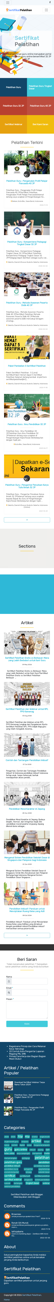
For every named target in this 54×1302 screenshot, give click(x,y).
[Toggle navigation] (7, 2)
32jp (20, 1136)
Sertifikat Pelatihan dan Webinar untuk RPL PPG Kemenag (27, 710)
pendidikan (44, 1162)
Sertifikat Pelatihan (31, 1295)
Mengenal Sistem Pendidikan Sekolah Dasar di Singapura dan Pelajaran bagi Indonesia (27, 858)
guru (8, 1149)
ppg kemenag (44, 1169)
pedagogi (26, 1158)
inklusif (32, 1150)
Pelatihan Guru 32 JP (13, 106)
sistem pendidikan (42, 1180)
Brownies (16, 1214)
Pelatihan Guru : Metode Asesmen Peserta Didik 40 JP (27, 303)
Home (7, 1299)
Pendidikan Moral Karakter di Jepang (27, 809)
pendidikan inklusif (12, 1166)
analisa (34, 1137)
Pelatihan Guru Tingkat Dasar (40, 87)
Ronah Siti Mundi (20, 1223)
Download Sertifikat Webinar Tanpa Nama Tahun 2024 (29, 1083)
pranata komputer (11, 1172)
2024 (6, 1137)
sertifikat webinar (13, 1179)
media (47, 1153)
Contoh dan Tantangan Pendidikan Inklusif (27, 760)
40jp (27, 1136)
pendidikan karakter (42, 1166)
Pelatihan (27, 41)
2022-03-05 (45, 1238)
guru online (20, 1149)
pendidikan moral (11, 1169)
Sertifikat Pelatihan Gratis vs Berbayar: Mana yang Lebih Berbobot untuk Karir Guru (27, 659)
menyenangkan (10, 1158)
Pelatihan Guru (13, 87)
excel (29, 1145)
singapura (28, 1180)
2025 (13, 1137)
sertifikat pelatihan (42, 1176)
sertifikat (9, 1175)
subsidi (7, 1183)
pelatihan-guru (13, 1162)
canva (6, 1145)
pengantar (28, 1169)
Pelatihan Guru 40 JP (40, 106)
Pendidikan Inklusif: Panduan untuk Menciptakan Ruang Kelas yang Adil (27, 910)
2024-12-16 (45, 1218)
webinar (46, 1183)
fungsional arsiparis (42, 1145)
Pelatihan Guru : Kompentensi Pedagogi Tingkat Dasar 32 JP (26, 243)
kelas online (9, 1153)
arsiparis (24, 1142)
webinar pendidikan (12, 1186)
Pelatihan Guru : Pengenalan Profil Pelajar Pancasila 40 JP (26, 182)
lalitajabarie (17, 1231)
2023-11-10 (45, 1229)
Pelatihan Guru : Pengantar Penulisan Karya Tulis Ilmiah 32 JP (26, 486)
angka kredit (45, 1137)
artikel (36, 1141)
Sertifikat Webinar (13, 124)
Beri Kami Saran (40, 124)
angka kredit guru (11, 1142)
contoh (14, 1145)
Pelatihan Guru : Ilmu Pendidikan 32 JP (27, 424)
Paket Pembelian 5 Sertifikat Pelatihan (27, 366)
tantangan (18, 1183)
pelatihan (42, 1158)
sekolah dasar (44, 1172)
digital (22, 1145)
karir (48, 1150)
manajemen (37, 1153)
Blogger (36, 1197)
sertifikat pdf (25, 1176)
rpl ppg (28, 1172)
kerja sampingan (23, 1153)
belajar (47, 1142)
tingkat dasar (32, 1183)
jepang (40, 1150)
